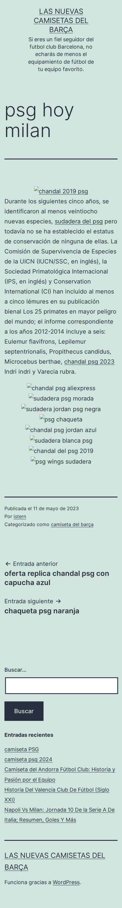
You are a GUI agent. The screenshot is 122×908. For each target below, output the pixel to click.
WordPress (66, 882)
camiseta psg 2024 (28, 759)
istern (20, 516)
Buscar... (15, 670)
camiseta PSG (21, 749)
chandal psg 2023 (89, 361)
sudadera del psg (79, 221)
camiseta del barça (72, 524)
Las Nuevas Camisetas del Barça (61, 20)
